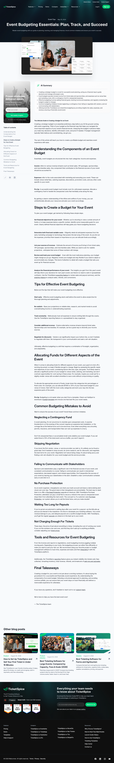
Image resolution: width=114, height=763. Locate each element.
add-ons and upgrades (92, 561)
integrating (84, 550)
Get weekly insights (17, 115)
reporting (57, 559)
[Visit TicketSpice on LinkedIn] (100, 759)
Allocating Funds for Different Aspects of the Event (10, 154)
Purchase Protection (53, 492)
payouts (51, 516)
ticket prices (55, 531)
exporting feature (62, 275)
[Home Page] (10, 6)
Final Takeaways (9, 171)
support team (80, 590)
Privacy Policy (22, 119)
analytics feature (40, 277)
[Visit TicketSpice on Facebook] (95, 759)
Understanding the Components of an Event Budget (10, 134)
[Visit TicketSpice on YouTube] (109, 759)
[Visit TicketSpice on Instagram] (105, 759)
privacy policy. (81, 709)
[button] (32, 6)
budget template (48, 399)
